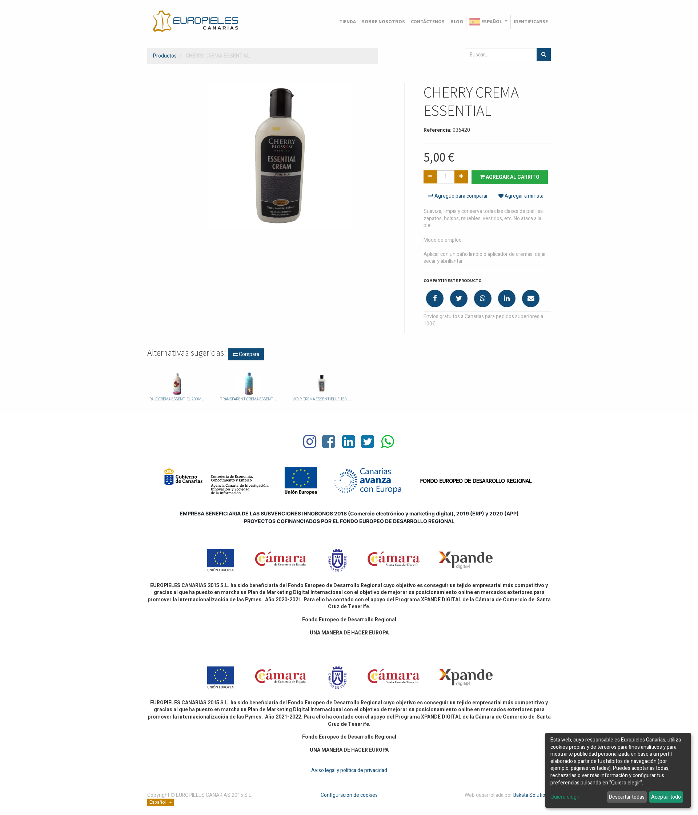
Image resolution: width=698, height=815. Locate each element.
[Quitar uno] (430, 176)
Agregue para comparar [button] (460, 196)
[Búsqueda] (544, 54)
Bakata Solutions (532, 795)
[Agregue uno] (461, 176)
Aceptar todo (666, 797)
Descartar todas (627, 797)
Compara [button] (248, 354)
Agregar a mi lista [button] (523, 196)
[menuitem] (347, 22)
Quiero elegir (564, 797)
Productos (165, 56)
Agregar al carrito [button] (512, 177)
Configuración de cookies (349, 795)
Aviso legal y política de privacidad (349, 770)
